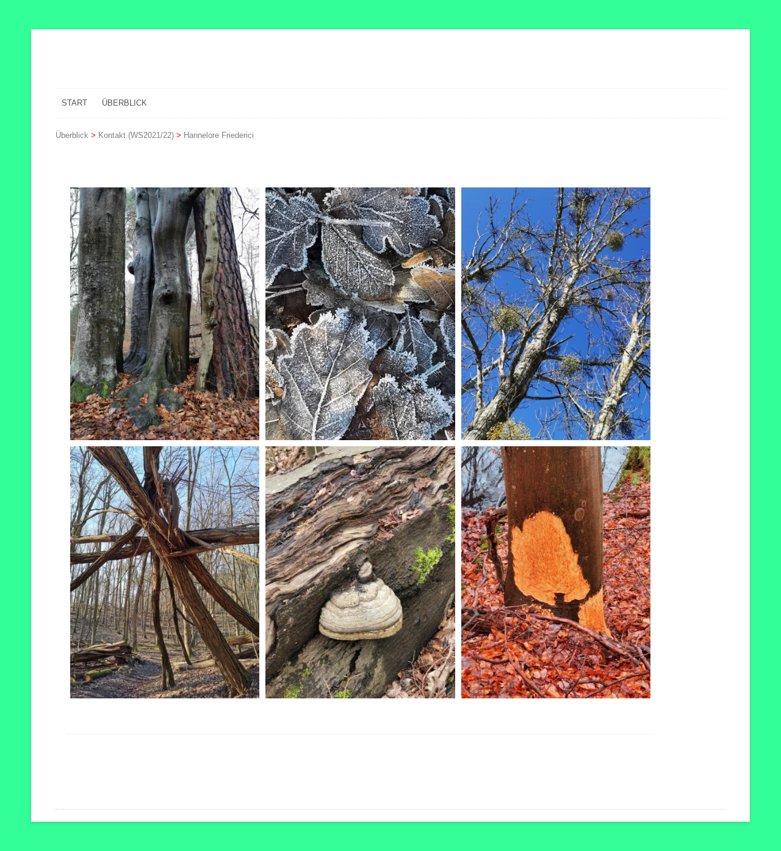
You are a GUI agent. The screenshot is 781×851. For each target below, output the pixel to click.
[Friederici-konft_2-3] (555, 572)
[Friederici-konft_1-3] (555, 313)
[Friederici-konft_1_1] (164, 313)
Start (74, 102)
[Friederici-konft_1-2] (360, 313)
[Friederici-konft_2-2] (360, 572)
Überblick (124, 102)
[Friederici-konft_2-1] (164, 572)
